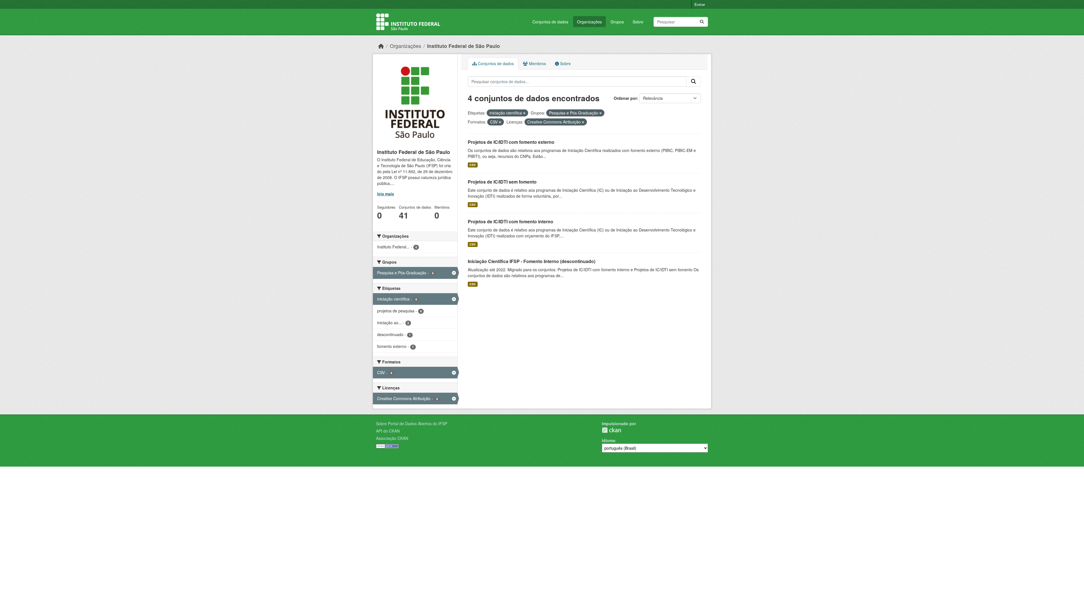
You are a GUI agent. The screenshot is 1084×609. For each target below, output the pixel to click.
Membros (537, 63)
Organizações (589, 22)
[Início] (381, 45)
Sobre (638, 22)
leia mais (385, 194)
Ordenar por (625, 98)
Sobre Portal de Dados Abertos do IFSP (411, 423)
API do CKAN (388, 431)
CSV (472, 165)
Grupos (617, 22)
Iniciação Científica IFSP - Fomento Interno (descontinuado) (531, 261)
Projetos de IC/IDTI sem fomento (502, 181)
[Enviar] (701, 22)
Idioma (608, 440)
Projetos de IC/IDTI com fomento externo (511, 142)
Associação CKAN (392, 438)
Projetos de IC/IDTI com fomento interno (510, 221)
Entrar (699, 4)
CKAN (611, 430)
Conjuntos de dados (550, 22)
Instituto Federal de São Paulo (463, 45)
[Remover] (524, 113)
